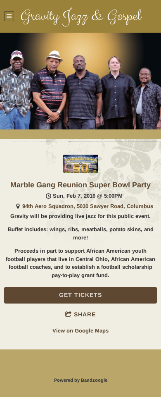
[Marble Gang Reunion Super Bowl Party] (80, 171)
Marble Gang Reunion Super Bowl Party (80, 185)
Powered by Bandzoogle (80, 380)
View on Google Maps (80, 331)
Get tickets (80, 295)
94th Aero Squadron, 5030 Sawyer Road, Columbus (87, 206)
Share (85, 314)
